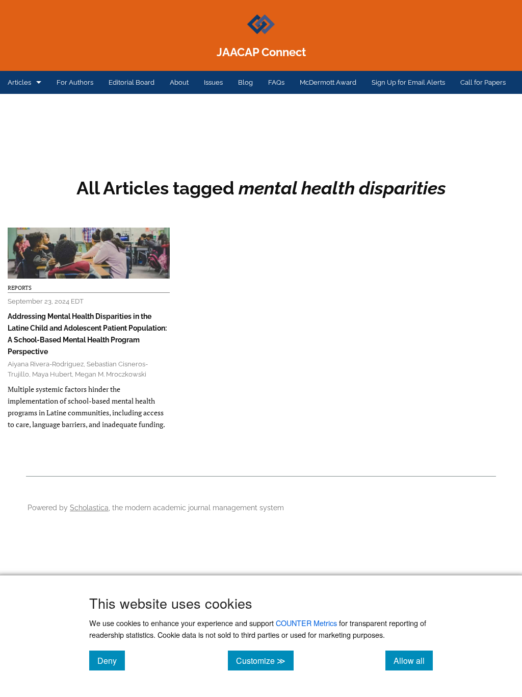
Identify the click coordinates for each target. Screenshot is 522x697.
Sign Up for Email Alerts (408, 82)
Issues (213, 82)
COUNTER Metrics (306, 622)
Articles (19, 82)
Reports (20, 287)
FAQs (276, 82)
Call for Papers (483, 82)
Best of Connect (32, 105)
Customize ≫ (265, 660)
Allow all (413, 660)
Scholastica (89, 507)
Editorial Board (131, 82)
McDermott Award (328, 82)
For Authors (75, 82)
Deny (111, 660)
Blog (245, 82)
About (179, 82)
